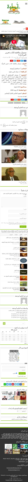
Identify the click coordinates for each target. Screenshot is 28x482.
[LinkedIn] (15, 384)
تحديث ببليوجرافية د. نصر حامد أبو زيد (11, 264)
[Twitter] (18, 384)
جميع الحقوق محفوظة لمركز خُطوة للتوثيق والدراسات (16, 475)
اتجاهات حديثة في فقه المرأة (13, 282)
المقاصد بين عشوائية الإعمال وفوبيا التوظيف (10, 242)
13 (9, 336)
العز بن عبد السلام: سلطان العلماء (12, 258)
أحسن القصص (16, 247)
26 (14, 340)
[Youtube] (13, 384)
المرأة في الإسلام (17, 102)
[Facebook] (20, 384)
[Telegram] (7, 384)
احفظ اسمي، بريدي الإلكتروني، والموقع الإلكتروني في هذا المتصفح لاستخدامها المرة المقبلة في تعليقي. (15, 223)
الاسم (25, 209)
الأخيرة (25, 234)
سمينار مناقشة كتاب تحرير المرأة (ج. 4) (19, 313)
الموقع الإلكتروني (23, 218)
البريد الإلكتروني (22, 213)
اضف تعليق (23, 58)
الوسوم (11, 234)
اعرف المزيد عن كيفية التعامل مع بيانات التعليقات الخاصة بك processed (14, 231)
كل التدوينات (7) (24, 318)
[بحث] (4, 323)
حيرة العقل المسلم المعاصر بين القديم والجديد (18, 310)
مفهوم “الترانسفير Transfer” (20, 146)
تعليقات (16, 234)
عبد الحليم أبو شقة (22, 57)
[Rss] (23, 384)
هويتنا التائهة (16, 270)
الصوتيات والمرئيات (12, 31)
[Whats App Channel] (5, 384)
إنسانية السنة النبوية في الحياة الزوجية (18, 122)
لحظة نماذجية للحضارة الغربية (19, 164)
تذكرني (14, 373)
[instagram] (10, 384)
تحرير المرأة (11, 102)
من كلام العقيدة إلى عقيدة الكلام (12, 237)
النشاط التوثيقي (19, 31)
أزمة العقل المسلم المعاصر (21, 312)
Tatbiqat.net (14, 476)
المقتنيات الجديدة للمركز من (19, 28)
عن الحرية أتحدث (22, 182)
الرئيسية (25, 31)
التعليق (24, 196)
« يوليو (25, 343)
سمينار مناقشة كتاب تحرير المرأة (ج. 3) (19, 315)
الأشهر (21, 234)
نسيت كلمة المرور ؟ (22, 376)
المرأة (23, 102)
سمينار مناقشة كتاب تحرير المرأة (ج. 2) (10, 125)
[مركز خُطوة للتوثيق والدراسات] (14, 8)
